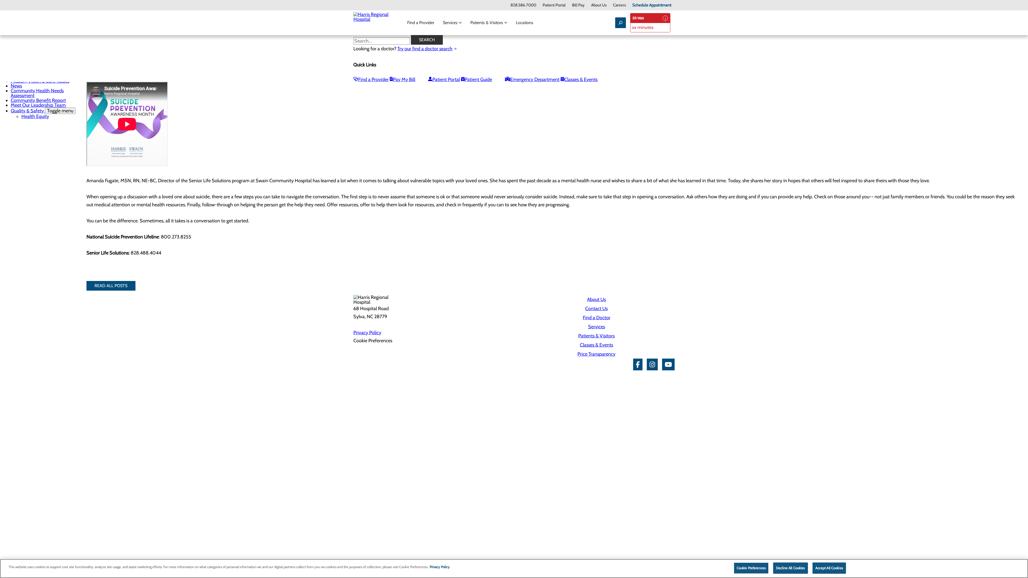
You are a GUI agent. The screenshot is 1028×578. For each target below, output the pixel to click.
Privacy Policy (367, 333)
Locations (524, 22)
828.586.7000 (523, 5)
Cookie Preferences (751, 568)
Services (451, 22)
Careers (619, 5)
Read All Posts (111, 285)
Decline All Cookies (790, 568)
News (16, 86)
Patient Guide (478, 79)
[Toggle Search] (620, 22)
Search (427, 39)
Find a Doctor (596, 317)
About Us (599, 5)
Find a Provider (420, 22)
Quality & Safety (42, 111)
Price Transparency (596, 354)
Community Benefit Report (38, 100)
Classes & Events (581, 79)
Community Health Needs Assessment (37, 93)
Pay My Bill (404, 79)
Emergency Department (535, 79)
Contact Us (596, 308)
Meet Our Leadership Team (38, 105)
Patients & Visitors (487, 22)
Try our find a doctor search (424, 49)
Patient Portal (554, 5)
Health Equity (35, 116)
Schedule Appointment (651, 5)
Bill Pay (578, 5)
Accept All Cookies (829, 568)
